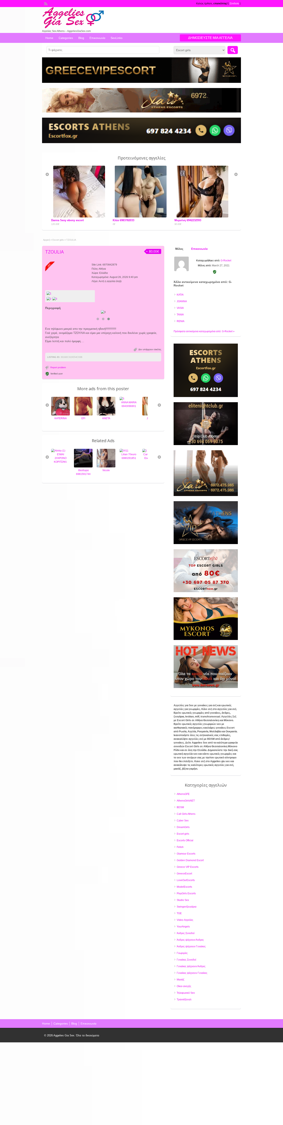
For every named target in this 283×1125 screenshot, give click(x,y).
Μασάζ (180, 979)
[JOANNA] (129, 414)
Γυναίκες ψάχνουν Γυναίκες (192, 973)
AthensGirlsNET (186, 800)
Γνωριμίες (182, 953)
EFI (60, 418)
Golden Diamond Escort (190, 860)
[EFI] (60, 414)
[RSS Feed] (45, 3)
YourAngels (183, 926)
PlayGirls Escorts (186, 893)
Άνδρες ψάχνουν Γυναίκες (191, 946)
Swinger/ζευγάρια (186, 906)
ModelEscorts (184, 886)
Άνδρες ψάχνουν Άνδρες (190, 939)
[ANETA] (83, 414)
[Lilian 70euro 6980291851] (101, 450)
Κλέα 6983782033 (62, 220)
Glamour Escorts (186, 853)
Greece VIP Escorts (187, 866)
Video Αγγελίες (185, 920)
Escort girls (58, 240)
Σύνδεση (234, 3)
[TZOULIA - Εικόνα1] (49, 298)
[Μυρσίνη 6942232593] (142, 216)
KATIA (180, 294)
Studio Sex (183, 900)
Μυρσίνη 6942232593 (126, 220)
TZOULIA (54, 252)
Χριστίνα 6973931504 (187, 219)
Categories (66, 38)
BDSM (180, 807)
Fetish (180, 847)
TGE (179, 913)
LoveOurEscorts (186, 880)
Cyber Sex (183, 820)
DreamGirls (183, 827)
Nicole (83, 470)
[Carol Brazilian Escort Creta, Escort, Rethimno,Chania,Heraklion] (122, 450)
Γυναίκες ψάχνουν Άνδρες (191, 966)
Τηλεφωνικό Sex (186, 992)
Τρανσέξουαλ (184, 999)
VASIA (180, 308)
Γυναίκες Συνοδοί (186, 959)
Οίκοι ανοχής (184, 986)
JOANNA (129, 418)
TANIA (180, 314)
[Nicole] (83, 466)
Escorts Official (185, 840)
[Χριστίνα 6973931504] (203, 168)
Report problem (58, 367)
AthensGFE (183, 794)
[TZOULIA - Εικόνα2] (55, 298)
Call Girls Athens (186, 813)
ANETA (83, 418)
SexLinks (116, 38)
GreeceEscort (184, 873)
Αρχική (46, 240)
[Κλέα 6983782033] (80, 216)
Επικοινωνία (97, 38)
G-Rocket (226, 260)
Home (49, 38)
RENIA (180, 321)
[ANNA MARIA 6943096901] (99, 398)
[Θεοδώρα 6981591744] (60, 466)
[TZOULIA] (70, 293)
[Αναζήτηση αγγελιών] (232, 50)
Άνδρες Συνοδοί (186, 933)
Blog (81, 38)
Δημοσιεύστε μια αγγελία (210, 38)
